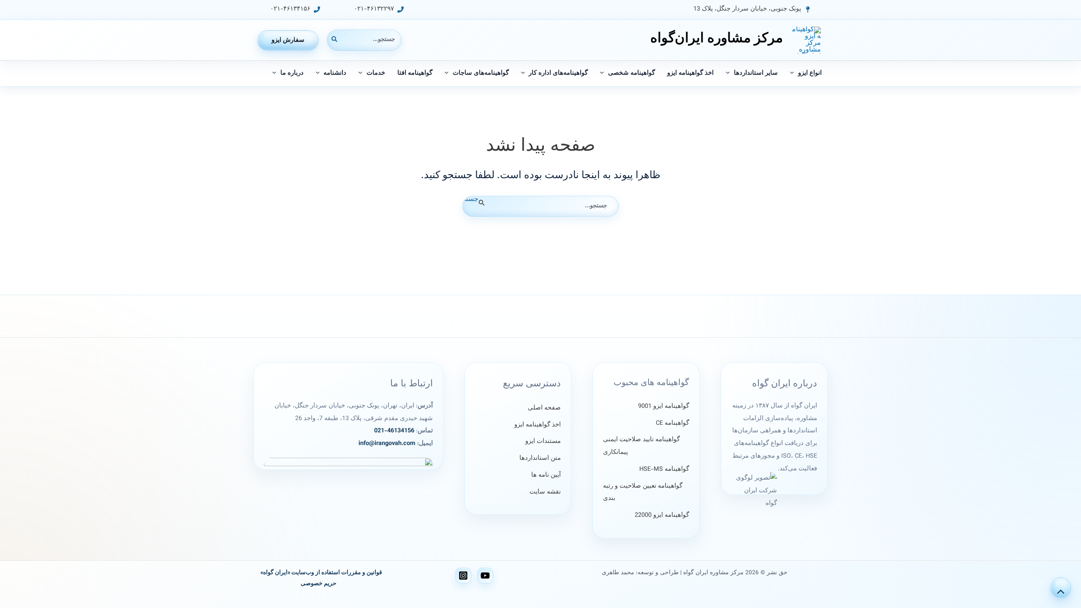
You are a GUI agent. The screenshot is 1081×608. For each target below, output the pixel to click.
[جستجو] (334, 40)
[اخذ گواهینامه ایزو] (537, 425)
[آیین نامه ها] (546, 475)
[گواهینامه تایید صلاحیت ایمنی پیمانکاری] (646, 446)
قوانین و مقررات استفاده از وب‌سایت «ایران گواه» (321, 572)
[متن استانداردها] (540, 458)
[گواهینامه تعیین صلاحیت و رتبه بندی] (646, 492)
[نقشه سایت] (545, 492)
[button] (752, 9)
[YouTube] (485, 575)
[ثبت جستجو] (481, 203)
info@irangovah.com (387, 443)
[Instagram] (463, 575)
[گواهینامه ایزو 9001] (663, 406)
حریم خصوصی (319, 583)
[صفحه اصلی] (544, 408)
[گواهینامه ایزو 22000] (662, 515)
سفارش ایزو (288, 40)
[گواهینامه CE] (672, 423)
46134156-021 (394, 431)
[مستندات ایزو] (543, 441)
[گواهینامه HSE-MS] (664, 469)
